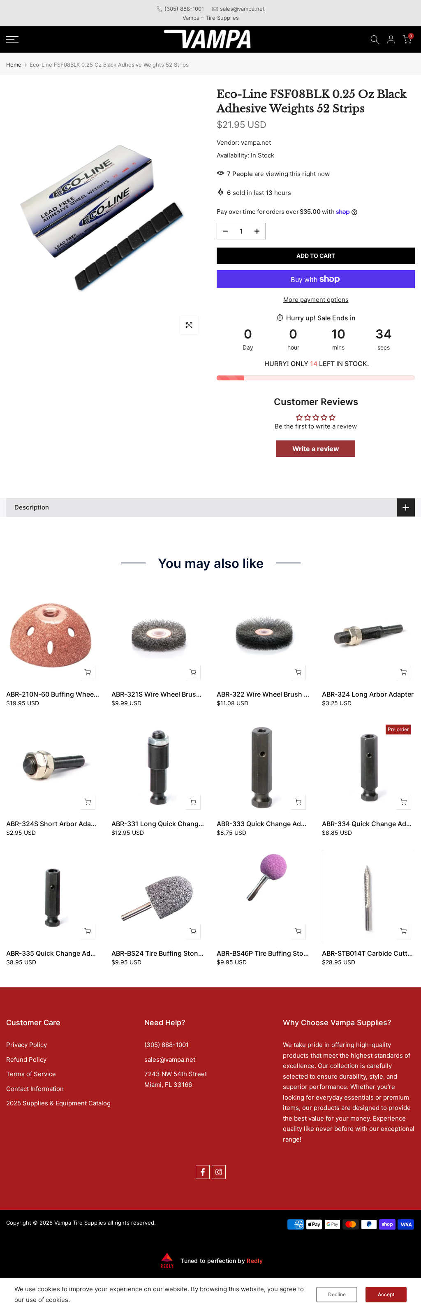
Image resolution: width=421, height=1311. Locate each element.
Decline (337, 1294)
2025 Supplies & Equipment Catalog (58, 1103)
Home (13, 64)
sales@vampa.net (242, 8)
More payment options (316, 299)
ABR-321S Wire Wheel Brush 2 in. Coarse (175, 694)
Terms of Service (31, 1074)
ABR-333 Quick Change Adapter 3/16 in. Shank (290, 824)
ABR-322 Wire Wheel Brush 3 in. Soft (274, 694)
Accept (386, 1294)
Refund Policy (26, 1059)
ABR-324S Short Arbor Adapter (55, 824)
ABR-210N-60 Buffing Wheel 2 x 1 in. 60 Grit (75, 694)
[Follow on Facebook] (203, 1172)
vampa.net (256, 142)
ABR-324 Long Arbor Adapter (368, 694)
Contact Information (35, 1089)
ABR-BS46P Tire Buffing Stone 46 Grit (275, 953)
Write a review (315, 449)
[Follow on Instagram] (219, 1172)
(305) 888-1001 (184, 8)
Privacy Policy (26, 1045)
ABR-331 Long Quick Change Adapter (170, 824)
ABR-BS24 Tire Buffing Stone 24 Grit (168, 953)
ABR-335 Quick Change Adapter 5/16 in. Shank (79, 953)
